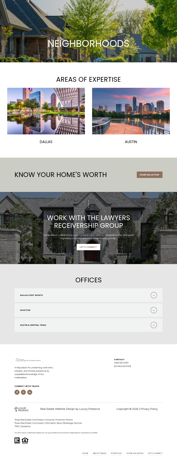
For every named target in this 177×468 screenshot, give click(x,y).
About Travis (99, 453)
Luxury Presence (89, 408)
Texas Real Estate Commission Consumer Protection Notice (44, 420)
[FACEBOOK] (17, 392)
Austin (131, 141)
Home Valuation (150, 175)
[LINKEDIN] (29, 392)
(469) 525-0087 (121, 363)
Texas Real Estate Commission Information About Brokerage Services (48, 423)
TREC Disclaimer (23, 426)
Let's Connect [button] (88, 247)
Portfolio (116, 453)
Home (85, 453)
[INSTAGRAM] (23, 392)
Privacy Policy (149, 408)
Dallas (46, 141)
